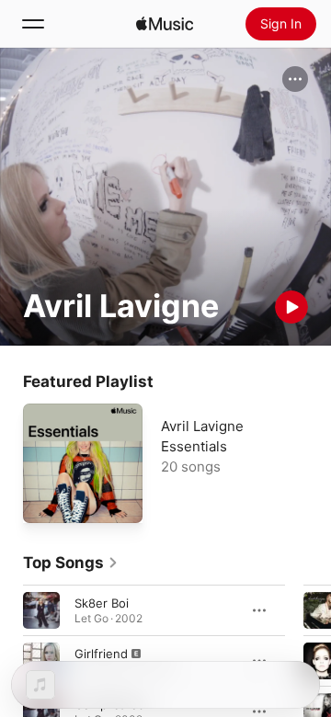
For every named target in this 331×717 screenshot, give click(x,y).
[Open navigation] (33, 24)
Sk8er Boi (101, 603)
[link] (71, 562)
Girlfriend (101, 653)
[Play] (291, 307)
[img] (164, 24)
